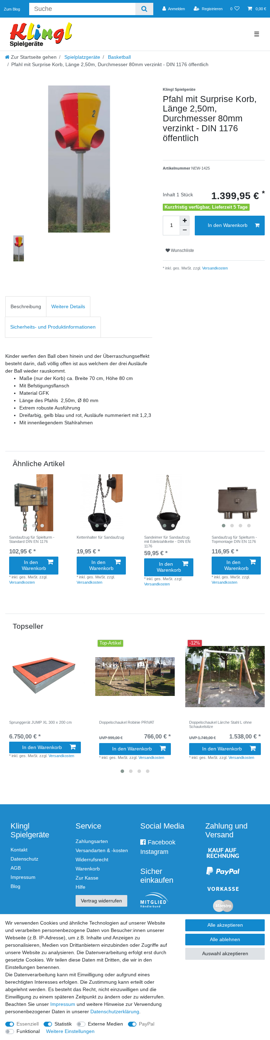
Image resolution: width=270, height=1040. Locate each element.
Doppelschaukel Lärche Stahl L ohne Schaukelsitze (220, 724)
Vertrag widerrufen (101, 900)
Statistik (63, 1024)
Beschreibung (26, 306)
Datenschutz (24, 859)
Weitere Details (68, 306)
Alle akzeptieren (225, 925)
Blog (15, 886)
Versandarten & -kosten (102, 850)
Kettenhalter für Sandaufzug (100, 537)
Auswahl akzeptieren (225, 953)
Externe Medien (105, 1024)
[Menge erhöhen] (184, 221)
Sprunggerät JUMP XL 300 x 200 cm (40, 722)
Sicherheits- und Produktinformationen (53, 327)
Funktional (28, 1031)
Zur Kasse (87, 878)
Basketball (119, 57)
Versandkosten (214, 268)
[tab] (25, 306)
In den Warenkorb (228, 225)
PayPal (146, 1024)
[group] (33, 502)
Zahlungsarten (92, 841)
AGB (16, 868)
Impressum (23, 877)
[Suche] (144, 9)
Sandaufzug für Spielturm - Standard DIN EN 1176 (31, 539)
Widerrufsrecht (92, 859)
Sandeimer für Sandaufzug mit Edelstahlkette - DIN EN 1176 (167, 541)
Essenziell (28, 1024)
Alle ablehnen (225, 939)
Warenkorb (88, 868)
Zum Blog (12, 9)
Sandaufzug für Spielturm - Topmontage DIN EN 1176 (234, 539)
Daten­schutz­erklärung (114, 1011)
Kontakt (19, 849)
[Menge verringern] (184, 230)
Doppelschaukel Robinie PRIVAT (126, 722)
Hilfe (80, 887)
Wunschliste (182, 250)
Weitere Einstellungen (70, 1031)
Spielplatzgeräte (81, 57)
